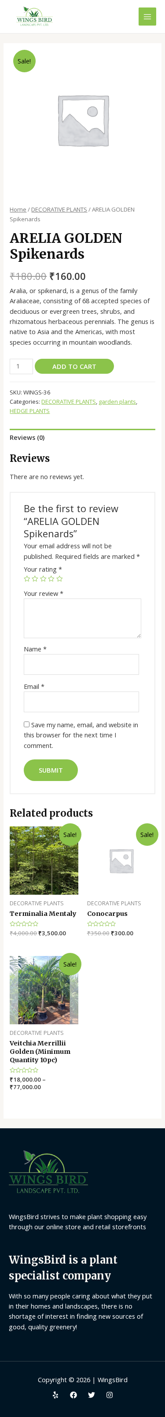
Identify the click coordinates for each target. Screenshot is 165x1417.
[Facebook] (73, 1394)
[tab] (82, 437)
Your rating (43, 569)
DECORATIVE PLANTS (59, 209)
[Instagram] (109, 1394)
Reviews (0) (27, 437)
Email (34, 686)
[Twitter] (91, 1394)
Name (35, 648)
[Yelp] (55, 1394)
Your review (43, 593)
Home (18, 209)
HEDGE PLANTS (30, 411)
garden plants (117, 401)
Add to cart (74, 366)
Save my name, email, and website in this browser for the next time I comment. (81, 735)
